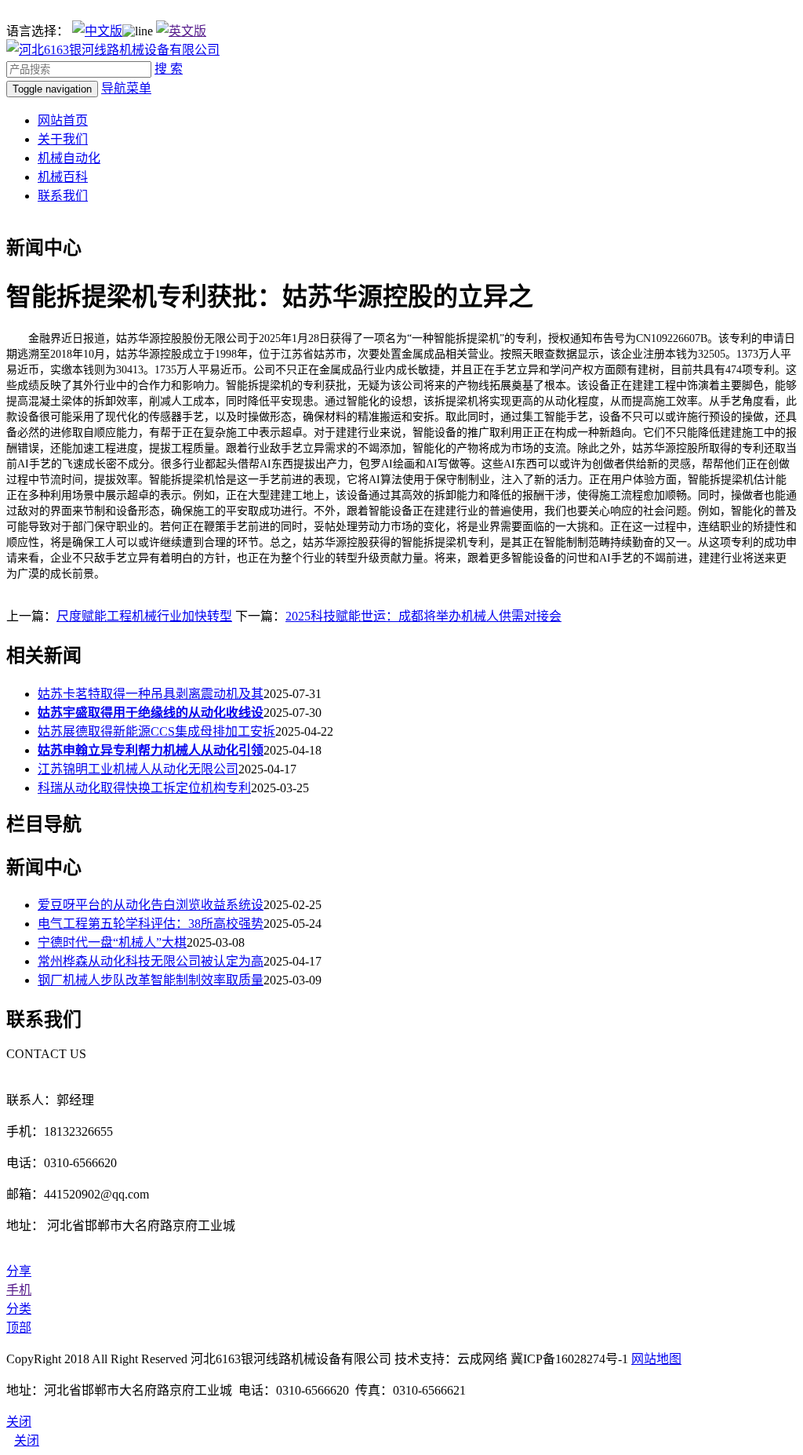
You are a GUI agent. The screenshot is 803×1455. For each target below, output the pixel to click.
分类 (18, 1308)
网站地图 (656, 1359)
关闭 (26, 1440)
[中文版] (97, 31)
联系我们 (63, 195)
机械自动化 (69, 158)
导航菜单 (126, 88)
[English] (181, 31)
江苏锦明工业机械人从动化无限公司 (138, 769)
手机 (18, 1290)
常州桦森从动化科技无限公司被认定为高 (150, 961)
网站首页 (63, 120)
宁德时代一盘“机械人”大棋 (112, 942)
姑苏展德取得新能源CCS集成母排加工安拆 (156, 731)
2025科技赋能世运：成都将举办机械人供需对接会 (423, 616)
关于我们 (63, 139)
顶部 (18, 1327)
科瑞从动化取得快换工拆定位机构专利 (144, 788)
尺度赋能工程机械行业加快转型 (144, 616)
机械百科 (63, 177)
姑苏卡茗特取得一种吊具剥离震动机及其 (150, 693)
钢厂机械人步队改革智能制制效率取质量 (150, 980)
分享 (18, 1271)
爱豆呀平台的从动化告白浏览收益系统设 (150, 904)
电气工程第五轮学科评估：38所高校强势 (150, 923)
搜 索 (168, 68)
